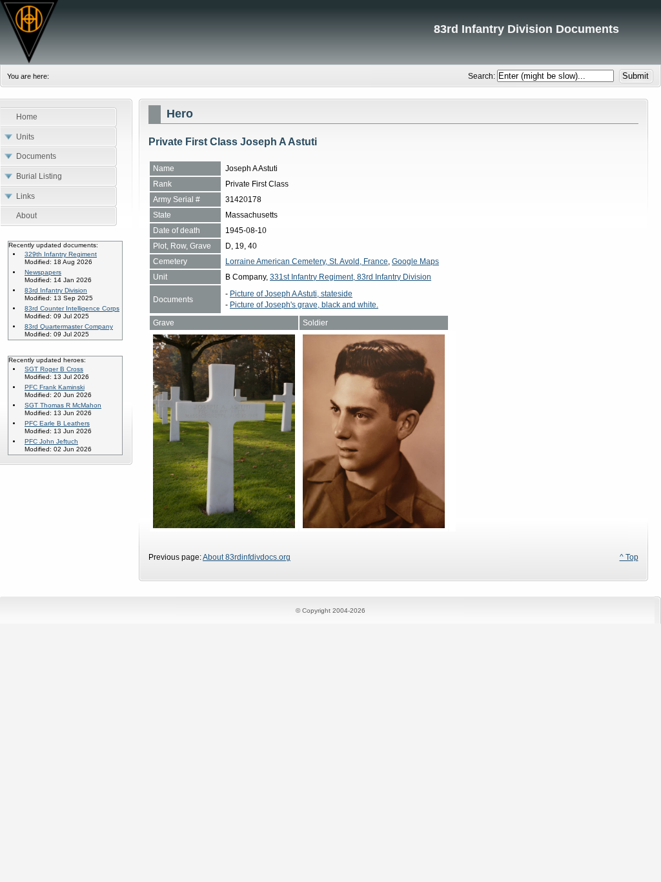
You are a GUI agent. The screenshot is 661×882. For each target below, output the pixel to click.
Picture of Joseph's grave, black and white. (304, 304)
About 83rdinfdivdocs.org (246, 557)
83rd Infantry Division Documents (330, 32)
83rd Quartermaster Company (69, 326)
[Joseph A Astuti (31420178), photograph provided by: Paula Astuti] (374, 525)
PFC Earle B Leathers (57, 423)
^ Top (629, 557)
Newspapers (43, 272)
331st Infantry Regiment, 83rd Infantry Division (350, 277)
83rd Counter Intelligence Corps (72, 308)
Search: (482, 76)
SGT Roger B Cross (54, 369)
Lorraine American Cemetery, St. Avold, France (306, 261)
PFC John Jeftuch (51, 441)
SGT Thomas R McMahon (63, 405)
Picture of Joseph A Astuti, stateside (291, 293)
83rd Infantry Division (56, 290)
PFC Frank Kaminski (55, 387)
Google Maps (415, 261)
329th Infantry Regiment (61, 254)
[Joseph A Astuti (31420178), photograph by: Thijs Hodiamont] (224, 525)
